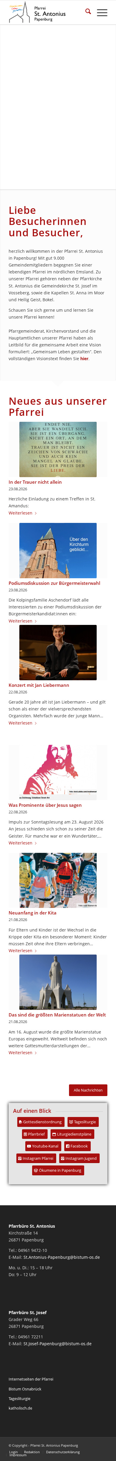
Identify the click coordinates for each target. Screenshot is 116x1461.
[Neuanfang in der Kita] (58, 880)
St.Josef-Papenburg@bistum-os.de (57, 1343)
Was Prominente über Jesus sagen (45, 805)
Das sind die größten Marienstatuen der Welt (57, 1015)
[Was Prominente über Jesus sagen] (58, 772)
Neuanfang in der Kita (33, 913)
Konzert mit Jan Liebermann (39, 685)
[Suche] (85, 12)
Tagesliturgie (19, 1398)
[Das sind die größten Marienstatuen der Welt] (58, 982)
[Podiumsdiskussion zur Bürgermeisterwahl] (58, 550)
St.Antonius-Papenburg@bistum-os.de (61, 1257)
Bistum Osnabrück (25, 1389)
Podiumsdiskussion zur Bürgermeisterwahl (54, 583)
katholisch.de (20, 1408)
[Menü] (99, 12)
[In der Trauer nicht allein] (58, 449)
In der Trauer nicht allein (35, 482)
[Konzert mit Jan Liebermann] (58, 652)
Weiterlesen (20, 513)
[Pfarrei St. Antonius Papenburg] (48, 12)
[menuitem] (85, 12)
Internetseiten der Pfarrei (31, 1379)
